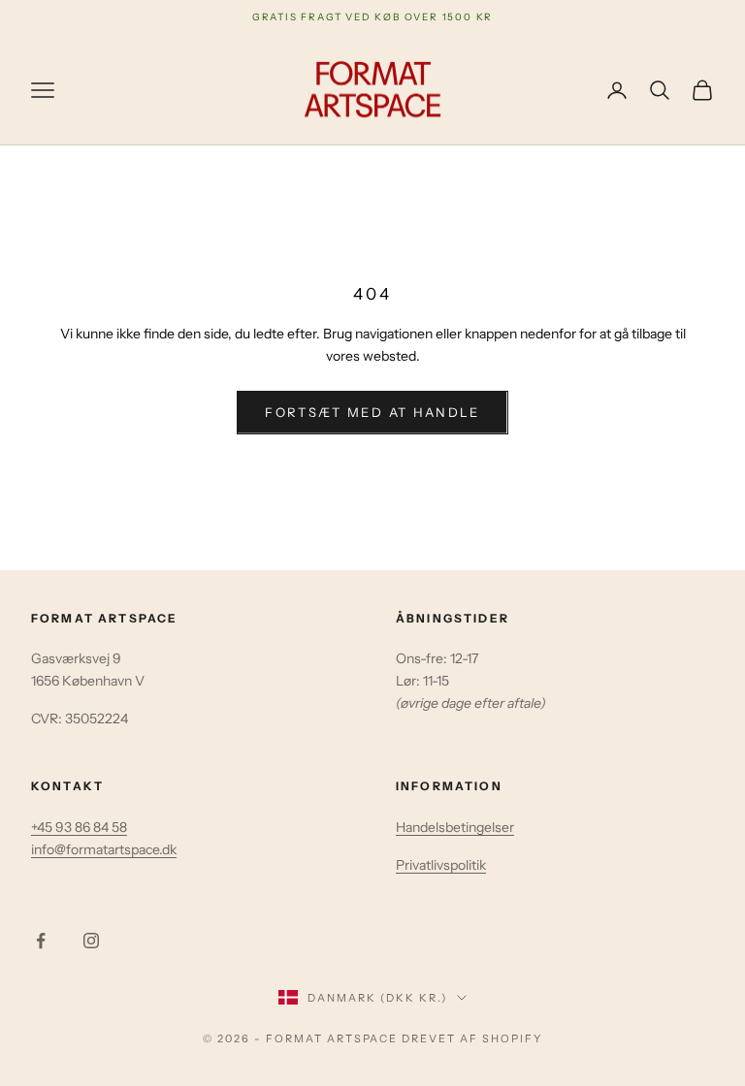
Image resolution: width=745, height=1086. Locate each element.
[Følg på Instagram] (91, 940)
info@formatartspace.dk (104, 849)
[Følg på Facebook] (40, 940)
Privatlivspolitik (441, 865)
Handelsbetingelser (455, 827)
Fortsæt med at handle (372, 412)
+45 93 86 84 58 (79, 827)
